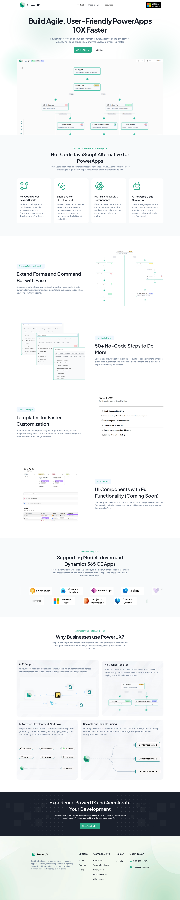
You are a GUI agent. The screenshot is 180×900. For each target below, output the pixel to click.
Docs (99, 5)
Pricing (91, 5)
